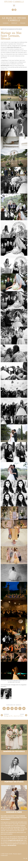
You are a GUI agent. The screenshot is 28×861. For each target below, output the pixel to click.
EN (26, 858)
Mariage (5, 23)
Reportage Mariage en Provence (12, 29)
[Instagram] (13, 10)
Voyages (22, 23)
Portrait (14, 23)
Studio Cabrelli (14, 1)
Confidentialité (4, 855)
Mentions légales (17, 853)
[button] (14, 5)
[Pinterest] (15, 10)
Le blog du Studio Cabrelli (14, 19)
